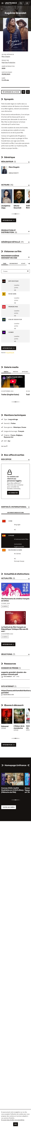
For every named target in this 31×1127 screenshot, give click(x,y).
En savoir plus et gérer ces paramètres (12, 1120)
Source (3, 352)
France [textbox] (5, 271)
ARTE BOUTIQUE (13, 281)
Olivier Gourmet (17, 207)
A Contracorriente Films (21, 539)
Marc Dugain (6, 56)
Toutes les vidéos (9, 807)
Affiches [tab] (25, 371)
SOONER (10, 332)
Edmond (4, 726)
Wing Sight (17, 524)
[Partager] (23, 92)
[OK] (15, 1124)
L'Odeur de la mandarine (19, 727)
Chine (10, 521)
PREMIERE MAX (13, 306)
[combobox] (15, 271)
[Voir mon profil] (27, 3)
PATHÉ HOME (12, 294)
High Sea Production (8, 62)
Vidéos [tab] (6, 371)
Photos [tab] (15, 371)
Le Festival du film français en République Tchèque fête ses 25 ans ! (14, 629)
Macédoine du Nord (15, 550)
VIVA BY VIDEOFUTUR (15, 319)
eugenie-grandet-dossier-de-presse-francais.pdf (14, 673)
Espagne (11, 535)
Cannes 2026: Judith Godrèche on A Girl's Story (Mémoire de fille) (12, 790)
